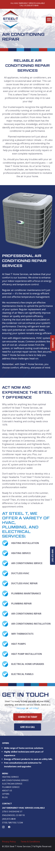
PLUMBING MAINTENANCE (26, 593)
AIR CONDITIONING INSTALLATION (31, 623)
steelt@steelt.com (12, 822)
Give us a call (27, 727)
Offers (5, 794)
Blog (4, 797)
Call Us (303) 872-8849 (29, 5)
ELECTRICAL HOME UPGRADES (27, 664)
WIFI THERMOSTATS (22, 633)
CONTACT (7, 803)
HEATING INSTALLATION (25, 543)
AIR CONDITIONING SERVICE (26, 563)
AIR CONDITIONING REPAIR (26, 613)
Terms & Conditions (30, 841)
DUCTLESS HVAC (20, 573)
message (21, 708)
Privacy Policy (9, 841)
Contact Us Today (27, 717)
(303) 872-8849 (9, 818)
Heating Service (10, 776)
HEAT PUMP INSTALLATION (26, 654)
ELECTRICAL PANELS (22, 674)
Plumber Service (10, 787)
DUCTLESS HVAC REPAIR (24, 583)
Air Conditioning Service (15, 780)
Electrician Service (12, 783)
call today (33, 708)
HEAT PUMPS (18, 643)
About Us (7, 790)
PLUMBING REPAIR (21, 603)
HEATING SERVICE (21, 553)
